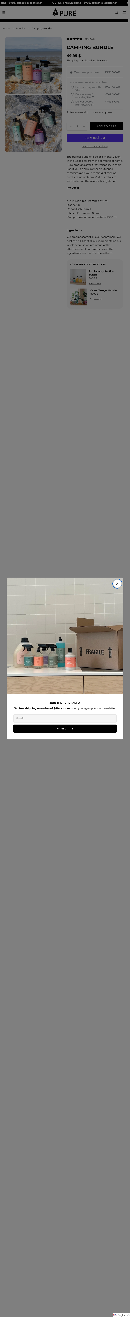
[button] (121, 1315)
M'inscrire (65, 728)
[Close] (117, 584)
